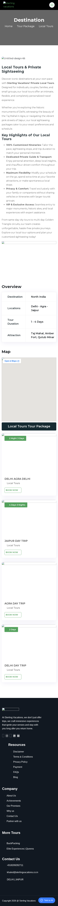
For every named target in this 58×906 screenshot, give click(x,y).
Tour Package (25, 26)
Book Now (12, 490)
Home (9, 26)
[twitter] (11, 735)
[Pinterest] (18, 735)
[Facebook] (3, 735)
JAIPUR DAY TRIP (16, 540)
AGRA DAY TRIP (15, 603)
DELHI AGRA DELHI (17, 478)
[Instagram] (7, 735)
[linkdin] (14, 735)
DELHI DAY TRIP (15, 665)
